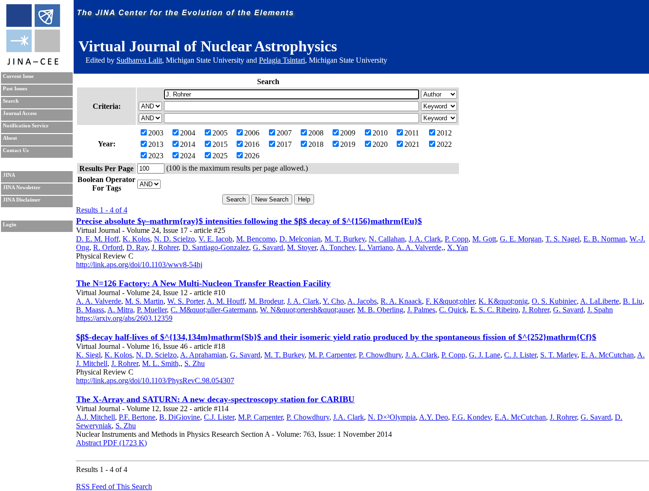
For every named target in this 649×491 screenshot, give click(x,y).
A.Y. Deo (433, 417)
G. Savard (268, 247)
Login (9, 224)
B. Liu (632, 301)
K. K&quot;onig (503, 301)
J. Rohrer (165, 247)
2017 (284, 144)
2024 (187, 156)
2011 (411, 133)
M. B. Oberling (380, 310)
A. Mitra (120, 310)
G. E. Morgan (521, 239)
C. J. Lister (520, 355)
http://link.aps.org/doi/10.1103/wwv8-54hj (139, 264)
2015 (220, 144)
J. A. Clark (425, 239)
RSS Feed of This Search (114, 486)
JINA (9, 175)
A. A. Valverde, (419, 247)
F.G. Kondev (471, 417)
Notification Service (25, 125)
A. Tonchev (337, 247)
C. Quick (453, 310)
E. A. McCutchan (607, 355)
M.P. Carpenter (260, 417)
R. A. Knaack (401, 301)
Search (11, 101)
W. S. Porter (185, 301)
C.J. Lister (219, 417)
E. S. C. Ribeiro (494, 310)
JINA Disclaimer (21, 199)
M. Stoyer (301, 247)
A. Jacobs (362, 301)
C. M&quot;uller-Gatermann (213, 310)
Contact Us (16, 150)
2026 (251, 156)
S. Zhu (194, 363)
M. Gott (484, 239)
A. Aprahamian (203, 355)
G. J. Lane (484, 355)
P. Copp (456, 239)
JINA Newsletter (21, 187)
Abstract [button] (88, 443)
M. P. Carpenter (331, 355)
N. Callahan (387, 239)
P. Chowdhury (380, 355)
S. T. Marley (558, 355)
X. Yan (457, 247)
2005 (220, 133)
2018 (316, 144)
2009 (347, 133)
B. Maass (90, 310)
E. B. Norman (604, 239)
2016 (251, 144)
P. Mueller (152, 310)
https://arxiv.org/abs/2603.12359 (124, 318)
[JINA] (33, 63)
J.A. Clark (348, 417)
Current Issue (18, 76)
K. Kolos (136, 239)
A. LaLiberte (599, 301)
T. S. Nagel (562, 239)
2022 (444, 144)
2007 (284, 133)
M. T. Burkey (344, 239)
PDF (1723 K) (124, 443)
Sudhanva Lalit (139, 60)
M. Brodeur (265, 301)
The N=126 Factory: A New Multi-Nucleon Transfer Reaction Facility (203, 283)
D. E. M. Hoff (97, 239)
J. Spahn (600, 310)
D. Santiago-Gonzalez (215, 247)
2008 (316, 133)
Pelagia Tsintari (282, 60)
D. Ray (137, 247)
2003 (155, 133)
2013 (155, 144)
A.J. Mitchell (95, 417)
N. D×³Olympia (392, 417)
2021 (412, 144)
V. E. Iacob (215, 239)
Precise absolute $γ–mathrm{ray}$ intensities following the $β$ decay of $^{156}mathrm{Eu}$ (249, 221)
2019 (347, 144)
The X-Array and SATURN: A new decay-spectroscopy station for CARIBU (215, 399)
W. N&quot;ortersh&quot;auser (306, 310)
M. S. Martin (144, 301)
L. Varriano (376, 247)
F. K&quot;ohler (450, 301)
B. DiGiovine (179, 417)
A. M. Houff (226, 301)
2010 (380, 133)
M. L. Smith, (161, 363)
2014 (187, 144)
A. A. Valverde (98, 301)
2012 (444, 133)
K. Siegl (88, 355)
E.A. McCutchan (520, 417)
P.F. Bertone (137, 417)
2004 (187, 133)
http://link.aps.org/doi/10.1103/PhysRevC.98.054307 (155, 380)
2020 (380, 144)
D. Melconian (300, 239)
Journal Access (20, 113)
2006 (251, 133)
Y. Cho (333, 301)
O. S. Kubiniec (554, 301)
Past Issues (15, 88)
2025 (220, 156)
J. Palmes (421, 310)
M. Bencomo (256, 239)
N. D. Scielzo (174, 239)
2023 (155, 156)
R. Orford (108, 247)
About (10, 138)
